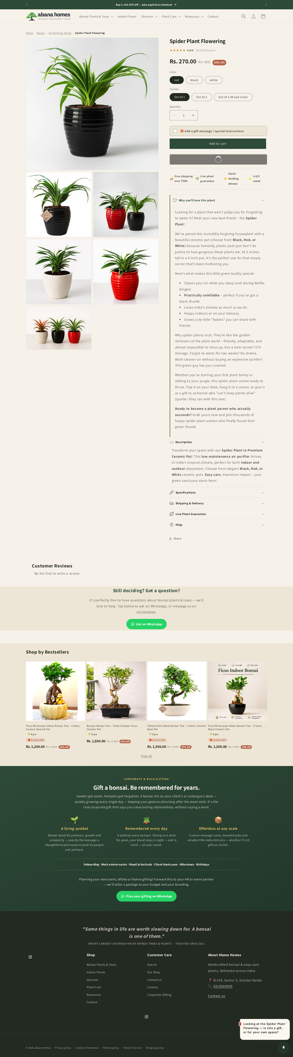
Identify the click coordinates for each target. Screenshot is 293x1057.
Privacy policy (63, 1047)
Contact (92, 1002)
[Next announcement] (266, 4)
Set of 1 (179, 97)
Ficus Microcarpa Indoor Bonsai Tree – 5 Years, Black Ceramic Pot (235, 727)
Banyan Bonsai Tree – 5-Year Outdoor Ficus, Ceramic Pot (112, 727)
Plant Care (94, 987)
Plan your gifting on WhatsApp (149, 896)
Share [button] (178, 538)
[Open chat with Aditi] (283, 1047)
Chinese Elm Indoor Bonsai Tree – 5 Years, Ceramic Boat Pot (176, 727)
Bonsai (41, 33)
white (214, 80)
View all (146, 756)
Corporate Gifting (159, 995)
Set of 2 (201, 97)
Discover (92, 980)
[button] (96, 16)
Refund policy (111, 1047)
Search (152, 965)
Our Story (153, 972)
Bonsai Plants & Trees (101, 965)
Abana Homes (43, 1047)
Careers (152, 987)
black (194, 80)
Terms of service (133, 1047)
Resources (94, 995)
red (176, 80)
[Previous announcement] (27, 4)
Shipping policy (155, 1047)
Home (29, 33)
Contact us (154, 980)
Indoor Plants (96, 972)
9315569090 (223, 986)
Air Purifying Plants (60, 33)
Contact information (87, 1047)
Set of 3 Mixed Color (233, 97)
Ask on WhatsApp (149, 624)
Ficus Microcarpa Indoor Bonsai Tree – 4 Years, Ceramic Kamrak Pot (53, 727)
